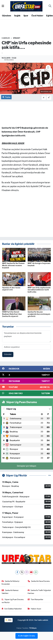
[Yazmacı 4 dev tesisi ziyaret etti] (13, 279)
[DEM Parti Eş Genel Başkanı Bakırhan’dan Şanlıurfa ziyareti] (13, 303)
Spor (25, 16)
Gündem (6, 16)
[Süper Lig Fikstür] (49, 475)
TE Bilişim (33, 628)
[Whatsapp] (36, 572)
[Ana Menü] (3, 6)
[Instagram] (26, 572)
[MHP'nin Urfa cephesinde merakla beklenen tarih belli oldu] (39, 279)
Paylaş (7, 97)
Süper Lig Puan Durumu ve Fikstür (13, 601)
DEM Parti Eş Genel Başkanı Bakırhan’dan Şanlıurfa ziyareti (12, 314)
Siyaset (16, 38)
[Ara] (50, 6)
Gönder (8, 354)
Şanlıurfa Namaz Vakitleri (10, 591)
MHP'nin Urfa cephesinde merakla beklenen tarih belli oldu (39, 290)
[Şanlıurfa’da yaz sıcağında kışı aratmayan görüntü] (39, 303)
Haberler (6, 38)
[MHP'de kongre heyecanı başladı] (39, 255)
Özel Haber (37, 16)
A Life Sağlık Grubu (26, 636)
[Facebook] (17, 572)
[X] (22, 572)
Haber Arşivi (36, 609)
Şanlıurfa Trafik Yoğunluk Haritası (39, 591)
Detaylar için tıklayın (26, 466)
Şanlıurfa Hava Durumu (40, 581)
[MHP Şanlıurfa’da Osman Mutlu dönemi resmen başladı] (13, 255)
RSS (9, 620)
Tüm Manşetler (37, 599)
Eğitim (49, 16)
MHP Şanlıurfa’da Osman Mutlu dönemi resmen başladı (13, 265)
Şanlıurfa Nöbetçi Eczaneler (10, 582)
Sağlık (17, 16)
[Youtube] (31, 572)
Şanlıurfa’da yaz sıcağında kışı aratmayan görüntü (39, 314)
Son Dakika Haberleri (13, 609)
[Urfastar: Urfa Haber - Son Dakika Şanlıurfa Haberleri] (26, 6)
